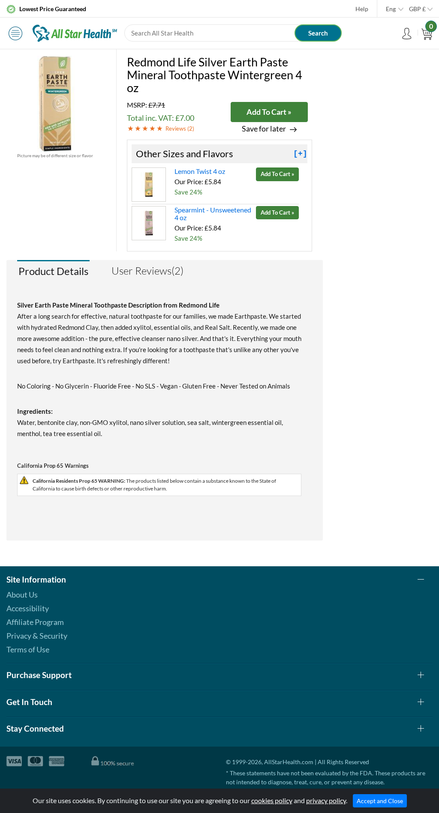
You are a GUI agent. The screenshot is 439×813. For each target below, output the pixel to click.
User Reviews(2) (147, 270)
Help (361, 8)
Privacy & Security (36, 635)
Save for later (264, 128)
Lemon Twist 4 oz (199, 171)
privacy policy (326, 800)
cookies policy (271, 800)
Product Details (53, 271)
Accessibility (27, 608)
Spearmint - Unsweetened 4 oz (212, 213)
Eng (391, 8)
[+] (300, 153)
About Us (22, 594)
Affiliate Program (35, 622)
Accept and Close (380, 800)
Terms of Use (27, 649)
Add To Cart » (269, 112)
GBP (417, 8)
